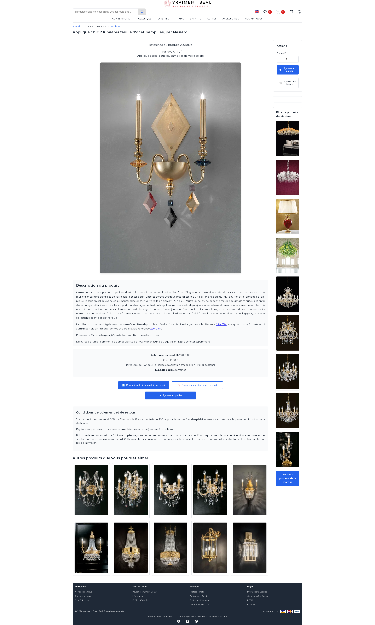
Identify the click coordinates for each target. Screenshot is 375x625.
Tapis (180, 18)
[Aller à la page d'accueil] (187, 4)
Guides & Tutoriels (140, 600)
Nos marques (254, 18)
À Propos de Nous (83, 592)
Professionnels (197, 592)
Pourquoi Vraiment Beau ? (144, 592)
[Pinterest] (196, 621)
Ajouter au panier (172, 395)
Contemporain (122, 18)
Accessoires (231, 18)
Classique (145, 18)
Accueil (76, 26)
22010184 (155, 328)
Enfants (195, 18)
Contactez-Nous (83, 596)
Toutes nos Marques (199, 600)
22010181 (221, 324)
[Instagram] (187, 621)
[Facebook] (178, 621)
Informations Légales (257, 592)
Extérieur (164, 18)
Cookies (251, 604)
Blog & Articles (82, 600)
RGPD (250, 600)
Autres (212, 18)
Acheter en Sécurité (199, 604)
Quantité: (282, 53)
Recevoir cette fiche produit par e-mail (143, 385)
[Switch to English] (257, 12)
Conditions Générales (257, 596)
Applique (115, 26)
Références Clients (199, 596)
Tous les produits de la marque (287, 478)
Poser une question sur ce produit (197, 385)
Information (137, 596)
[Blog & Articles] (291, 12)
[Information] (299, 12)
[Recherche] (142, 11)
